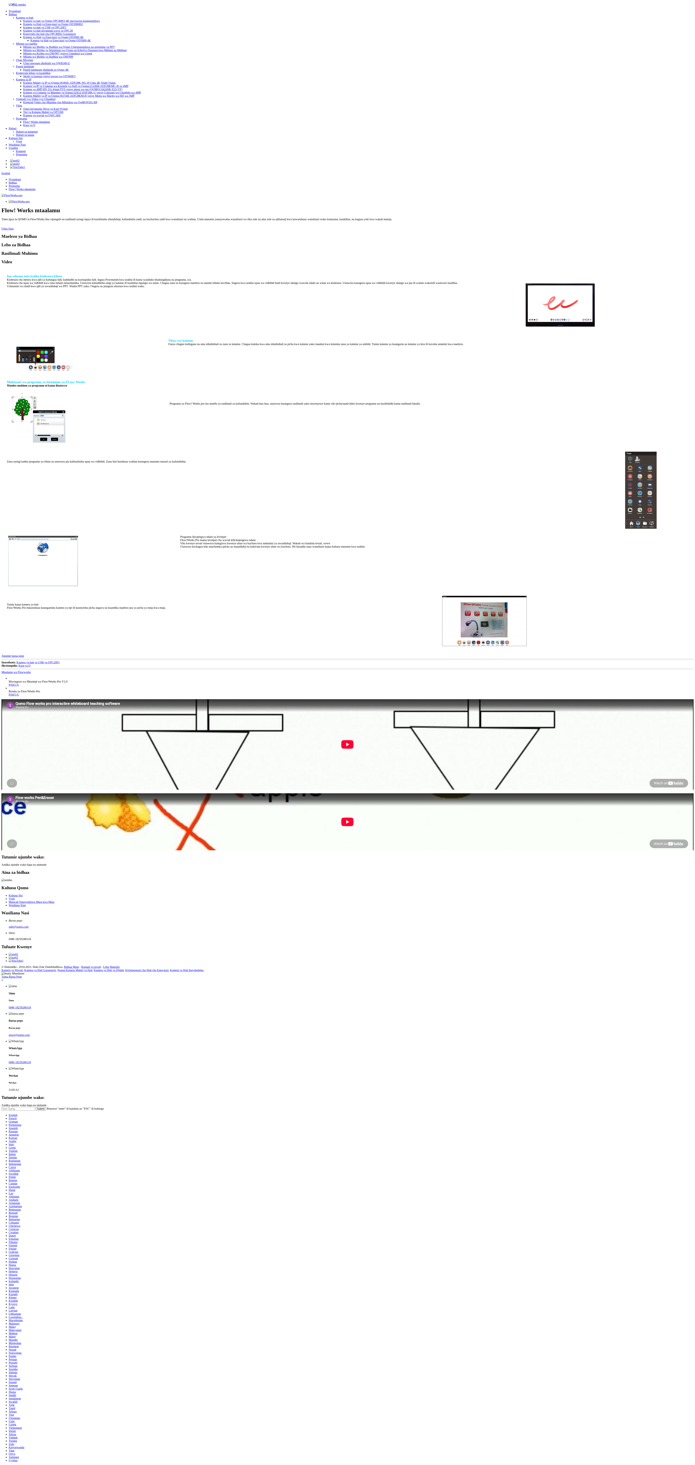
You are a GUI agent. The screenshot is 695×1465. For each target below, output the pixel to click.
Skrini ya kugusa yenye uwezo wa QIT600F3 (49, 76)
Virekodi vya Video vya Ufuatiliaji (35, 99)
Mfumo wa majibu (26, 43)
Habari (12, 128)
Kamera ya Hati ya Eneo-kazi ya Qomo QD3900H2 (53, 24)
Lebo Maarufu (111, 966)
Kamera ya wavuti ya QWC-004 (41, 115)
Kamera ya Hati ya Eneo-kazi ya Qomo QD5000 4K (53, 37)
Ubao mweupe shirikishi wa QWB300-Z (46, 63)
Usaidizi (13, 147)
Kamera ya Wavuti (12, 970)
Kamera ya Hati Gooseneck (40, 970)
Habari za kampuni (27, 131)
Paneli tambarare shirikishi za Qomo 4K (46, 69)
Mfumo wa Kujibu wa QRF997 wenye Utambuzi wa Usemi (57, 53)
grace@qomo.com (19, 1035)
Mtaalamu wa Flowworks (16, 672)
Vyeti (19, 141)
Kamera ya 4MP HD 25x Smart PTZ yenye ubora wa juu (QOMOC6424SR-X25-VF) (72, 89)
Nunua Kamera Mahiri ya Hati (74, 970)
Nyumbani (15, 11)
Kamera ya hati (24, 17)
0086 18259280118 (20, 1007)
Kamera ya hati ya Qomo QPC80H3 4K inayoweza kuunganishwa (61, 20)
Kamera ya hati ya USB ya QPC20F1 (44, 27)
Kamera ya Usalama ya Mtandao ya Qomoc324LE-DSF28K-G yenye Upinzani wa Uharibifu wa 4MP (82, 92)
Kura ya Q (29, 125)
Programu (21, 118)
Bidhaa (13, 14)
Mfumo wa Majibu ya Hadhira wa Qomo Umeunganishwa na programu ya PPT (69, 46)
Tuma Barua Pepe (11, 976)
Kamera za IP (23, 79)
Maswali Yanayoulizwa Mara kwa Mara (31, 902)
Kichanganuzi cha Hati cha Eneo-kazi (147, 970)
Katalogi (21, 151)
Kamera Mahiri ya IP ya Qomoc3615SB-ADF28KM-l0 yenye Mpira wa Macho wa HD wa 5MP (78, 95)
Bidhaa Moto (71, 966)
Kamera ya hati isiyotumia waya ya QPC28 (48, 30)
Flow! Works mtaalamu (36, 121)
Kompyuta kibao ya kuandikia (33, 73)
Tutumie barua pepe (12, 655)
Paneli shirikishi (25, 66)
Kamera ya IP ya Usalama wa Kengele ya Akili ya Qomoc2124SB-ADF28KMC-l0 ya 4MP (76, 86)
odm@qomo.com (19, 926)
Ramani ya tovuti (91, 966)
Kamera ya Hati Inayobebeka (186, 970)
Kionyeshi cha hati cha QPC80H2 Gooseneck (49, 33)
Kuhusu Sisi (16, 138)
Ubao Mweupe (24, 60)
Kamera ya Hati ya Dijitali (109, 970)
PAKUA (14, 684)
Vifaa (19, 105)
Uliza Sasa (7, 228)
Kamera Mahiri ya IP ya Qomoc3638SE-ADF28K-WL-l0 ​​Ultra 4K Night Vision (69, 82)
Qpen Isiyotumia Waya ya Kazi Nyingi (45, 108)
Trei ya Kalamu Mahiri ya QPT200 (43, 112)
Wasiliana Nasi (17, 144)
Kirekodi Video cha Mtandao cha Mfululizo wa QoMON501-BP (60, 102)
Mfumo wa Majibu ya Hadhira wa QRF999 (48, 56)
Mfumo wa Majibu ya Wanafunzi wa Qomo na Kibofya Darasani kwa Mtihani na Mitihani (75, 50)
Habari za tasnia (25, 134)
